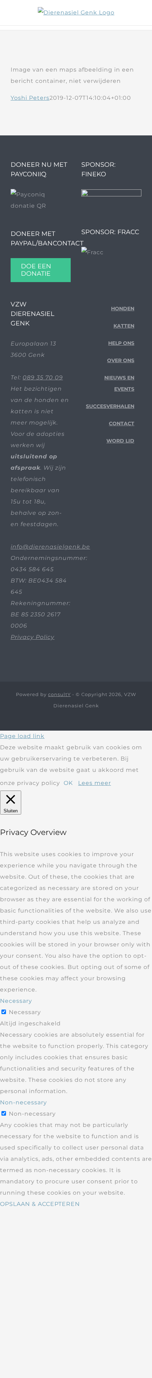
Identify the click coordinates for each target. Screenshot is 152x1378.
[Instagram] (113, 479)
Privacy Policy (32, 637)
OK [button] (68, 783)
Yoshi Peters (30, 97)
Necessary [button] (16, 1001)
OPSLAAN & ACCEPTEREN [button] (40, 1204)
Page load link (22, 736)
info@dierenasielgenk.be (50, 546)
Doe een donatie (36, 270)
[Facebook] (91, 479)
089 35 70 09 (43, 377)
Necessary (25, 1012)
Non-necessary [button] (23, 1102)
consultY (59, 694)
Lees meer (94, 783)
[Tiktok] (102, 479)
